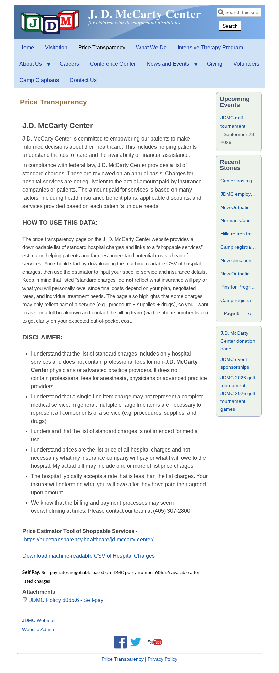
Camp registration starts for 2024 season (238, 300)
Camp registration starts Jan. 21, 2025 (238, 247)
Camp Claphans (39, 80)
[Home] (50, 34)
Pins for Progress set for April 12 (238, 287)
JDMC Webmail (38, 620)
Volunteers (246, 64)
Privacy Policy (162, 659)
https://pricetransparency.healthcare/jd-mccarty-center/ (88, 539)
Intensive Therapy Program (210, 47)
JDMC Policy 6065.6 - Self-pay (66, 600)
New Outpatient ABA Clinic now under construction (238, 273)
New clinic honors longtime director (238, 260)
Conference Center (113, 64)
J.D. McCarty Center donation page (237, 340)
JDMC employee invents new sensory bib (238, 194)
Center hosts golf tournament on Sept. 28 (238, 180)
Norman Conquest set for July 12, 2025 (238, 220)
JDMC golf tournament (232, 122)
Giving (215, 64)
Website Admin (38, 629)
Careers (69, 64)
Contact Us (83, 80)
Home (26, 47)
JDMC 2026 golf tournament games (237, 401)
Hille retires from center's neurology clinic (238, 233)
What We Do (151, 47)
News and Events (165, 66)
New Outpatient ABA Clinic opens (238, 207)
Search (230, 26)
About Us (28, 66)
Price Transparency (101, 47)
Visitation (56, 47)
